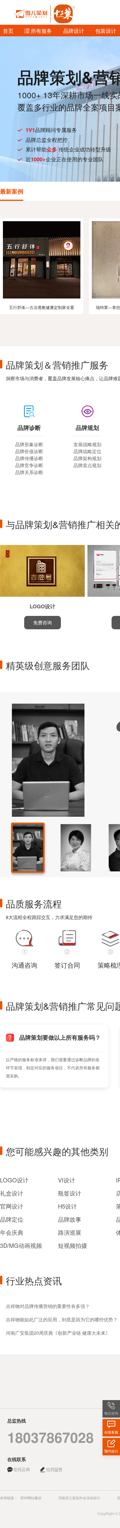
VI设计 (66, 1180)
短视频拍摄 (72, 1245)
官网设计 (11, 1206)
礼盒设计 (11, 1193)
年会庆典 (11, 1232)
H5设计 (67, 1206)
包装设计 (105, 30)
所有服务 (40, 30)
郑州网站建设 (30, 1497)
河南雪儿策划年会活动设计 (79, 1497)
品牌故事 (69, 1219)
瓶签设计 (69, 1193)
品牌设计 (73, 30)
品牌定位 (11, 1219)
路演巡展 (69, 1232)
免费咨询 (42, 622)
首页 (8, 30)
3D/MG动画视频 (21, 1245)
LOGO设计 (14, 1180)
